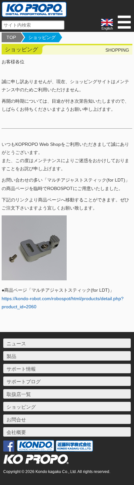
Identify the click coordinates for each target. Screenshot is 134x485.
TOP (11, 37)
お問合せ (16, 419)
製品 (11, 356)
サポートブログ (24, 381)
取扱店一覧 (19, 394)
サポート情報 (21, 369)
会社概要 (16, 432)
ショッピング (42, 37)
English (107, 28)
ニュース (16, 343)
